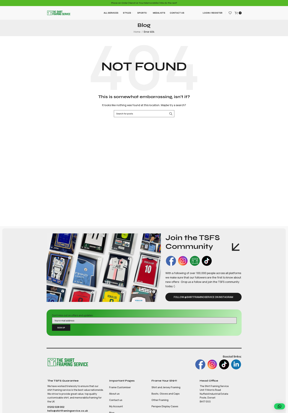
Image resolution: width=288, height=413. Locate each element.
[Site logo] (59, 12)
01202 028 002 (56, 407)
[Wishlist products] (230, 13)
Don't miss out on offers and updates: (72, 315)
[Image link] (68, 362)
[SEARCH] (170, 113)
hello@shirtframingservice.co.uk (67, 410)
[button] (279, 406)
